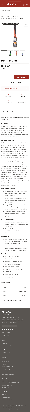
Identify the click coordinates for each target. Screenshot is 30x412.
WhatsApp (4, 364)
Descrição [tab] (5, 112)
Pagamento (4, 338)
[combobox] (15, 10)
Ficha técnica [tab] (15, 112)
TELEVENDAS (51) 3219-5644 (15, 1)
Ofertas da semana (6, 355)
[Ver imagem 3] (16, 53)
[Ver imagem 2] (10, 53)
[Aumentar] (11, 77)
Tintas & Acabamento (11, 16)
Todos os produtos (6, 352)
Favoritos (4, 357)
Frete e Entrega (5, 335)
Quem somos (5, 394)
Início (2, 16)
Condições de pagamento (8, 374)
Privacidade (4, 343)
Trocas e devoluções (7, 369)
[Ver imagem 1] (4, 53)
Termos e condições (7, 399)
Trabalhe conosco (6, 397)
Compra (3, 340)
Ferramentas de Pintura (6, 18)
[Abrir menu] (2, 5)
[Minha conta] (21, 5)
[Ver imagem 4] (22, 53)
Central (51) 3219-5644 (7, 366)
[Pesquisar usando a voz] (27, 10)
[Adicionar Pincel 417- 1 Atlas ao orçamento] (26, 24)
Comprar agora (21, 77)
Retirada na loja (5, 372)
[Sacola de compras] (27, 5)
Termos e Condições (7, 345)
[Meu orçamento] (24, 5)
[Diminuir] (3, 77)
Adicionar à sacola (16, 82)
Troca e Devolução (6, 332)
